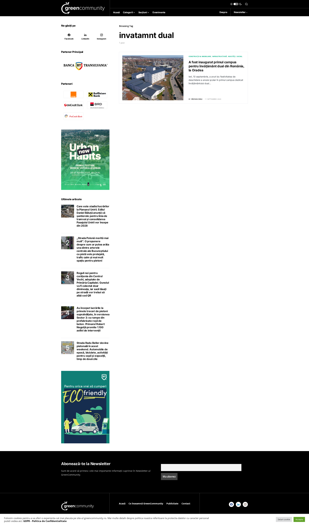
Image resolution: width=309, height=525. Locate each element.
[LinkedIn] (238, 504)
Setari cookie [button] (284, 519)
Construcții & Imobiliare (200, 56)
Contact (186, 503)
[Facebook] (231, 504)
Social (239, 56)
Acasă (122, 503)
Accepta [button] (299, 519)
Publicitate (172, 503)
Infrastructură (219, 56)
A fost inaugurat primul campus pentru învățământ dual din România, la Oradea (216, 66)
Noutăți (231, 56)
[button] (236, 4)
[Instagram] (245, 504)
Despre (223, 12)
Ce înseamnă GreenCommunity (146, 503)
